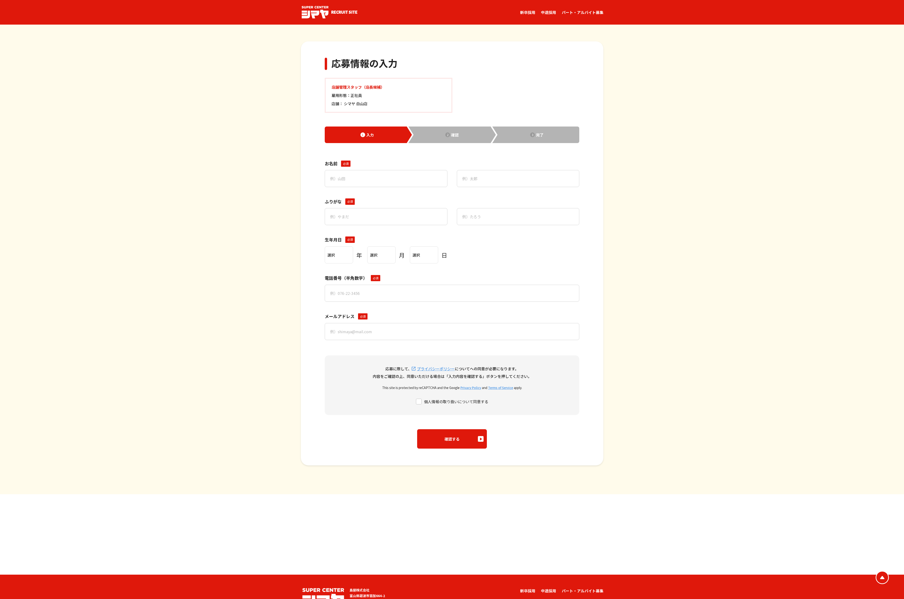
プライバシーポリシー (436, 369)
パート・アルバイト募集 (582, 12)
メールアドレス (340, 316)
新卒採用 (527, 12)
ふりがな (333, 201)
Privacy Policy (470, 387)
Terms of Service (500, 387)
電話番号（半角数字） (346, 278)
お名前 (331, 163)
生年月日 (333, 239)
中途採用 (548, 12)
